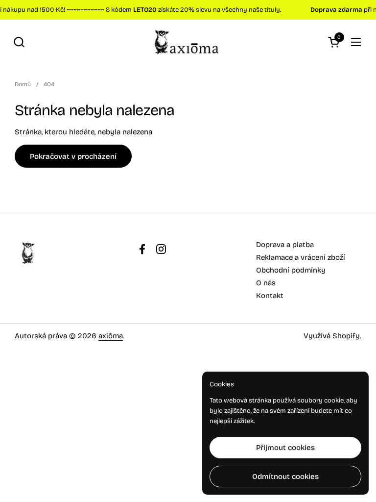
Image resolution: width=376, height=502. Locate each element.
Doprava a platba (285, 244)
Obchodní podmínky (291, 270)
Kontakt (269, 295)
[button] (19, 42)
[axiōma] (188, 42)
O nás (266, 282)
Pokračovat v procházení (73, 156)
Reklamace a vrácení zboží (300, 257)
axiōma (110, 335)
